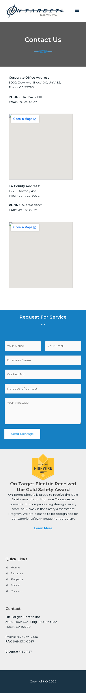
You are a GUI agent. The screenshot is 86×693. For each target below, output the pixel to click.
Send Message (22, 433)
